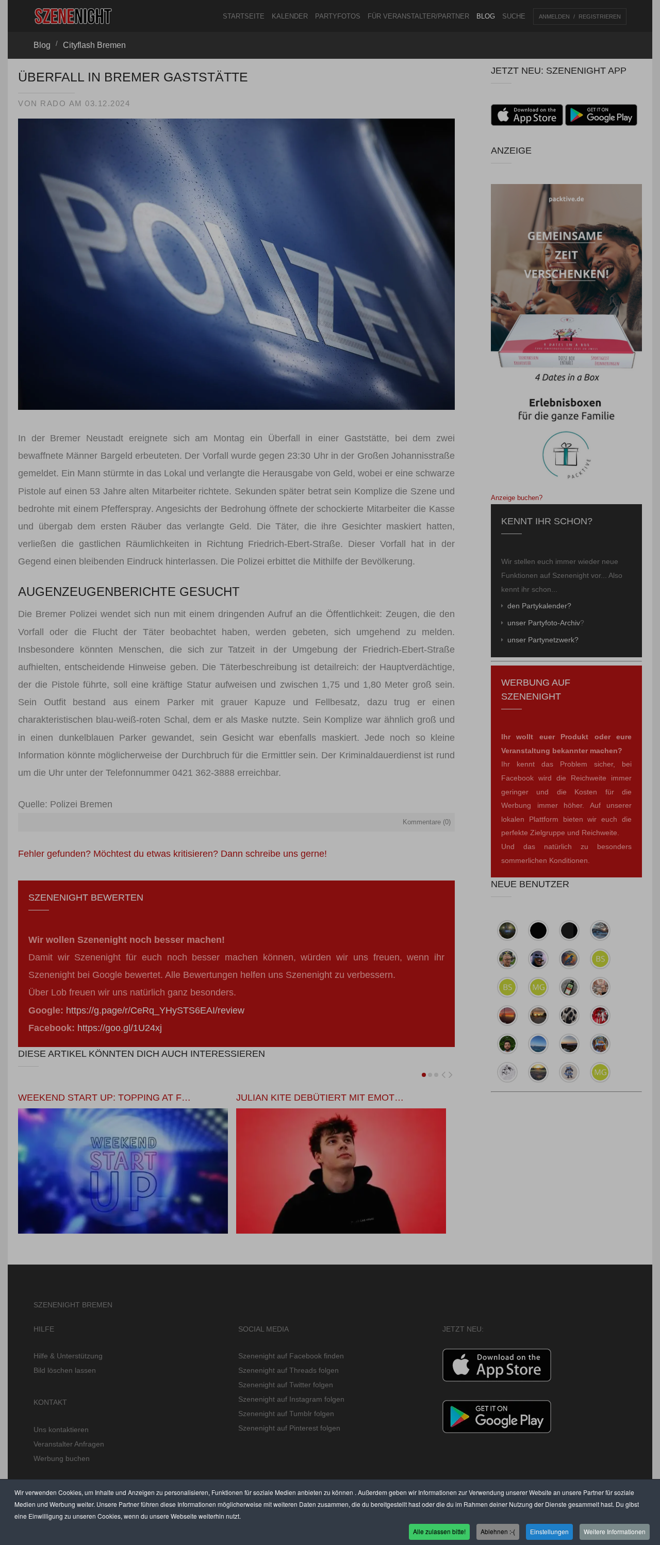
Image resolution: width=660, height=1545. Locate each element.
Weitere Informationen (615, 1531)
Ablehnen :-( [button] (498, 1531)
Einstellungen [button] (549, 1531)
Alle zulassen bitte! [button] (439, 1531)
